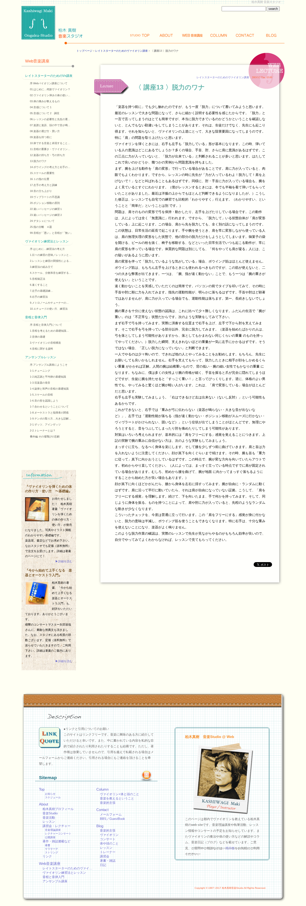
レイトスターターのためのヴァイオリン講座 (121, 50)
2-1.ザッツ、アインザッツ (45, 424)
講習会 (104, 856)
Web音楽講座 (37, 61)
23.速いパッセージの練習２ (46, 214)
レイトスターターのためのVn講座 (48, 76)
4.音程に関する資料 (41, 348)
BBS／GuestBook (112, 819)
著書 (47, 845)
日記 (103, 865)
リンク (47, 856)
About (166, 35)
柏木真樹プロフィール (58, 809)
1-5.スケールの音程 (41, 394)
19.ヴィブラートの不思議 (45, 197)
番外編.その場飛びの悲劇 (45, 436)
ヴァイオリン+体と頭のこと (119, 794)
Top (140, 35)
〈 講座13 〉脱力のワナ (170, 87)
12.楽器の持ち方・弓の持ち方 (47, 155)
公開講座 (50, 837)
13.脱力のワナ (38, 161)
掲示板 (230, 848)
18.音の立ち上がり (41, 191)
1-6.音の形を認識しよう (44, 400)
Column (219, 35)
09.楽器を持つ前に (41, 137)
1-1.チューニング (40, 370)
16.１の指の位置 (39, 179)
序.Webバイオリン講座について (48, 83)
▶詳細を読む (63, 561)
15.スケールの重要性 (42, 173)
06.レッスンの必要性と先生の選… (50, 119)
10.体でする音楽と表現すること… (50, 143)
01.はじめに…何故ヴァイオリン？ (50, 89)
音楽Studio (50, 813)
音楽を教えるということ (117, 798)
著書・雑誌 (107, 860)
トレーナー (107, 852)
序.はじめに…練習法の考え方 (47, 248)
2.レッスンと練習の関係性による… (50, 260)
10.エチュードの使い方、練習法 (49, 308)
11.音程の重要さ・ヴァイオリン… (50, 149)
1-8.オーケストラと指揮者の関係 (49, 412)
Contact (245, 35)
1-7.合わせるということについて (49, 406)
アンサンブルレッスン (40, 357)
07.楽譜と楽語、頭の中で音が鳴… (50, 125)
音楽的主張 (107, 803)
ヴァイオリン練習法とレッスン (47, 241)
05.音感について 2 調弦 (44, 113)
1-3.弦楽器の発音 (40, 382)
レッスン (49, 821)
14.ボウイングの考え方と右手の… (50, 167)
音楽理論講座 (53, 829)
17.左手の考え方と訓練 (43, 185)
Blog (271, 35)
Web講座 (192, 35)
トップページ (84, 50)
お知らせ (50, 793)
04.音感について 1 (40, 107)
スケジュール (53, 797)
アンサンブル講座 (55, 881)
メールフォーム (111, 814)
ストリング (51, 852)
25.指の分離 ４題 (41, 226)
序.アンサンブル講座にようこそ (48, 364)
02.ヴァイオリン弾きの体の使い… (50, 95)
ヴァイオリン (109, 835)
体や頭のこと (109, 843)
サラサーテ (51, 848)
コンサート (107, 839)
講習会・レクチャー (57, 826)
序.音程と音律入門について (46, 324)
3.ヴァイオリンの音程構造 (45, 342)
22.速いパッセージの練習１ (46, 208)
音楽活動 (49, 817)
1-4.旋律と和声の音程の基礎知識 (49, 388)
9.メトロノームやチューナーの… (49, 302)
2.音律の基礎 (37, 336)
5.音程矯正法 (37, 278)
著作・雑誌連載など (57, 841)
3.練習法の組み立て (41, 266)
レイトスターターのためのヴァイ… (67, 868)
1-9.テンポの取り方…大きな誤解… (50, 418)
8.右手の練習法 (39, 296)
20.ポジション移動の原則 (45, 202)
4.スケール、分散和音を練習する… (50, 272)
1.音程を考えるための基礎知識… (49, 330)
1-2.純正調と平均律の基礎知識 (48, 376)
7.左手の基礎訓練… (41, 290)
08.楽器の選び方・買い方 (45, 131)
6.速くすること (39, 284)
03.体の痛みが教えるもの (45, 101)
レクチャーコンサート (58, 833)
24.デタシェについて (42, 220)
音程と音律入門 (36, 317)
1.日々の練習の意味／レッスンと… (50, 254)
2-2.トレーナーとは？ (42, 430)
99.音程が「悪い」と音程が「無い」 (51, 232)
